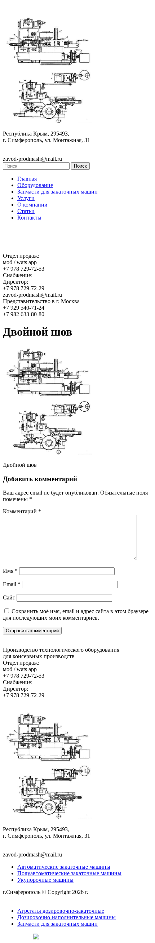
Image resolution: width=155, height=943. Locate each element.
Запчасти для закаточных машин (57, 192)
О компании (32, 205)
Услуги (26, 198)
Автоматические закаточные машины (63, 867)
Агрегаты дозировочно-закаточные (60, 911)
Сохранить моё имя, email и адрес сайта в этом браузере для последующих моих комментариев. (76, 614)
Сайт (9, 597)
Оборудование (35, 185)
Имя (10, 571)
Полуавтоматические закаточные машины (69, 873)
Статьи (26, 211)
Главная (27, 179)
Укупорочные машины (45, 880)
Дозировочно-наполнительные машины (66, 917)
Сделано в (16, 936)
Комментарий (22, 511)
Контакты (29, 217)
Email (12, 584)
